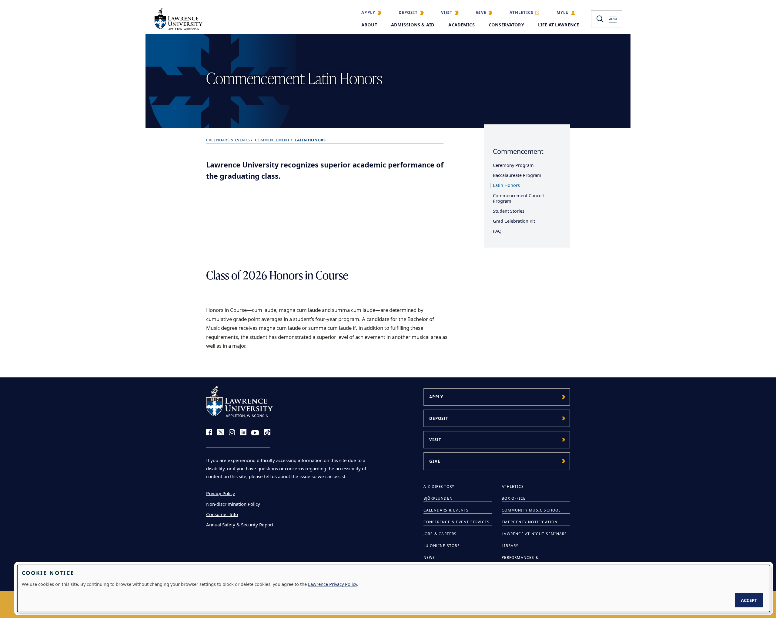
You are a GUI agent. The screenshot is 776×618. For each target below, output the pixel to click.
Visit (447, 12)
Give (481, 12)
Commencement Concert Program (519, 198)
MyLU (563, 12)
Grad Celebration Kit (514, 221)
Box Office (514, 498)
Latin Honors (506, 185)
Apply (368, 12)
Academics (461, 25)
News (429, 557)
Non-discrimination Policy (233, 504)
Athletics (522, 12)
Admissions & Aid (412, 25)
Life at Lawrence (558, 25)
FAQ (497, 231)
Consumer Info (222, 514)
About (369, 25)
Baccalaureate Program (517, 175)
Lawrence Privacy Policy (332, 584)
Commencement (272, 140)
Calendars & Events (228, 140)
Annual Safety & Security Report (239, 525)
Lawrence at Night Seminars (534, 533)
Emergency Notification (529, 522)
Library (510, 545)
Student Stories (508, 211)
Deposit (408, 12)
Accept (749, 600)
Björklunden (438, 498)
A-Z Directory (439, 486)
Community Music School (531, 510)
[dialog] (393, 588)
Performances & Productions (520, 560)
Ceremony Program (513, 165)
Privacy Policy (220, 493)
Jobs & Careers (440, 533)
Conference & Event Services (456, 522)
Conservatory (506, 25)
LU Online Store (441, 545)
